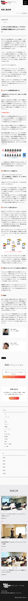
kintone (5, 421)
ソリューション (7, 416)
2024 (4, 464)
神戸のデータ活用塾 (7, 444)
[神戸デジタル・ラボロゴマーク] (14, 585)
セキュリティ (6, 424)
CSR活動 (5, 439)
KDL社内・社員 (7, 434)
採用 (5, 431)
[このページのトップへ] (25, 577)
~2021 (4, 473)
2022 (4, 470)
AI (4, 419)
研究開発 (5, 426)
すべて (5, 414)
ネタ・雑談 (6, 446)
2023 (4, 467)
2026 (4, 457)
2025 (4, 461)
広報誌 (5, 441)
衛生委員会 (6, 436)
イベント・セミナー (7, 429)
